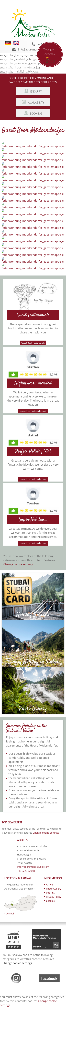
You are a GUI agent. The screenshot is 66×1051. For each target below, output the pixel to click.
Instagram (42, 72)
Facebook (19, 72)
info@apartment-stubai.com (36, 49)
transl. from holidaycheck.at (33, 411)
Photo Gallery (22, 63)
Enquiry (36, 91)
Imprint (50, 892)
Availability (36, 102)
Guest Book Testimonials (33, 342)
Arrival (10, 913)
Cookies (50, 900)
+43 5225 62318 (26, 870)
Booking (36, 113)
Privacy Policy (53, 896)
